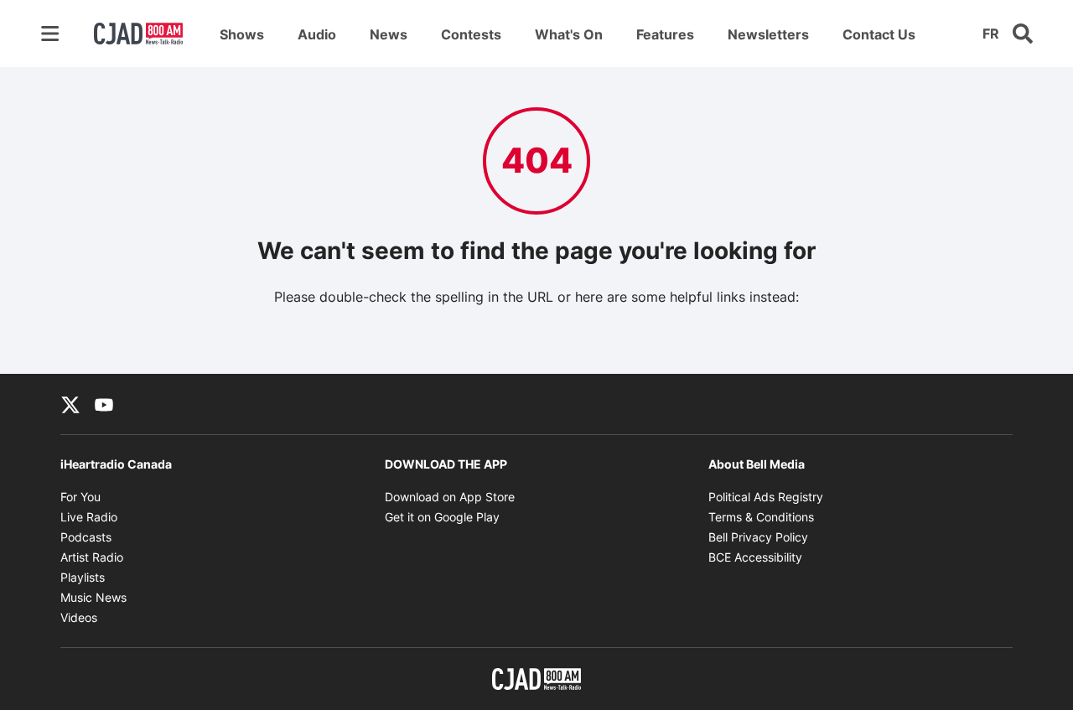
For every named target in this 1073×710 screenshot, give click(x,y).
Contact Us (878, 34)
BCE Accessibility (755, 557)
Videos (78, 617)
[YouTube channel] (104, 404)
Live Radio (88, 517)
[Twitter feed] (70, 404)
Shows (242, 34)
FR (990, 33)
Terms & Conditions (761, 517)
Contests (471, 34)
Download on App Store (450, 497)
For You (80, 497)
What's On (569, 34)
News (388, 34)
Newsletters (768, 34)
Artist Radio (91, 557)
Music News (93, 597)
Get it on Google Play (442, 517)
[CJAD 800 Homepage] (138, 33)
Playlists (82, 577)
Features (665, 34)
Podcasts (85, 537)
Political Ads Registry (765, 497)
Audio (317, 34)
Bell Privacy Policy (758, 537)
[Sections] (50, 33)
